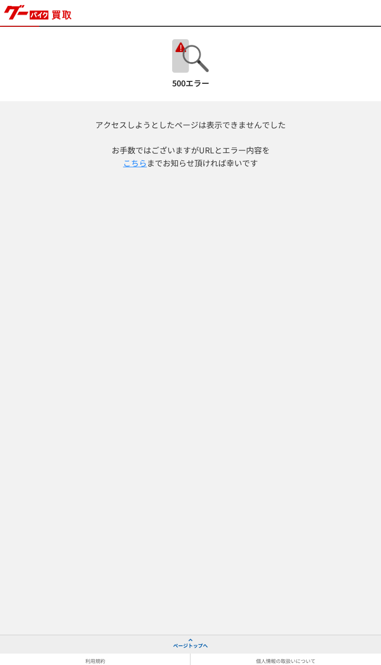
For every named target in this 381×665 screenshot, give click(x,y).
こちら (135, 163)
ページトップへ (190, 645)
